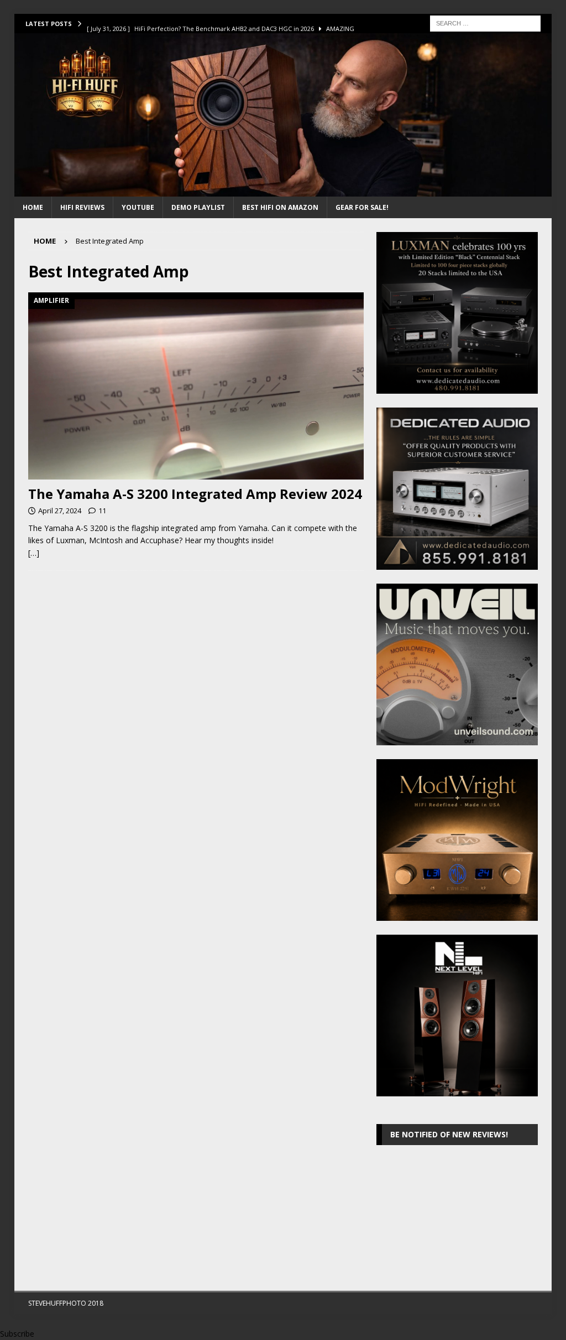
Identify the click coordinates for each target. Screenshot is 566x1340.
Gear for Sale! (362, 207)
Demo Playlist (198, 207)
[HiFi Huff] (283, 190)
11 (102, 511)
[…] (33, 553)
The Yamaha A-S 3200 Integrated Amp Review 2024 (195, 494)
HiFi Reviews (82, 207)
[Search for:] (485, 22)
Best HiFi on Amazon (280, 207)
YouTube (138, 207)
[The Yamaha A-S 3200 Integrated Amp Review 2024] (196, 385)
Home (33, 207)
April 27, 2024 (59, 511)
